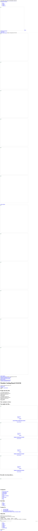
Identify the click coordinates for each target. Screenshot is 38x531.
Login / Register (4, 527)
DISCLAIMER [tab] (2, 399)
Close (1, 530)
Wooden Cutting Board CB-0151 (5, 380)
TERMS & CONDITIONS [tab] (4, 394)
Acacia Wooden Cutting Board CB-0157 (19, 420)
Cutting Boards (4, 32)
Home (1, 32)
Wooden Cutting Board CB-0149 (5, 378)
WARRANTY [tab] (2, 395)
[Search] (36, 521)
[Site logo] (3, 1)
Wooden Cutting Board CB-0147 (19, 453)
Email (1, 515)
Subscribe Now (3, 517)
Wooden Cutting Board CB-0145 (19, 437)
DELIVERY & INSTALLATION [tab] (5, 393)
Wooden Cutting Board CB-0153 (19, 470)
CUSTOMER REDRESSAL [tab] (4, 392)
